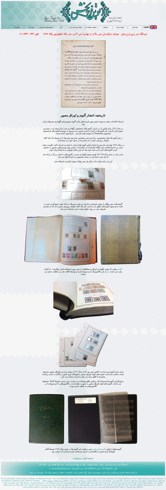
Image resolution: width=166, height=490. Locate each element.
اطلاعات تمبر (158, 483)
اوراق (106, 271)
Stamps (48, 479)
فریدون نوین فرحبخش (119, 483)
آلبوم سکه (132, 485)
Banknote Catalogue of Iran (15, 481)
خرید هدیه (56, 487)
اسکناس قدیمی (92, 481)
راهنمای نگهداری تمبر (145, 483)
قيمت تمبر (102, 483)
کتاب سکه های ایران (121, 485)
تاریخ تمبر (126, 481)
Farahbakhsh (41, 479)
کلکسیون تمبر (117, 481)
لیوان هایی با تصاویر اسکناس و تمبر (35, 487)
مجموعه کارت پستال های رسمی (101, 485)
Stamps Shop (74, 479)
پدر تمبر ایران (92, 487)
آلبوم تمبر (94, 483)
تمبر (109, 483)
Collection (56, 479)
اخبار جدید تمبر (29, 485)
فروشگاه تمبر (51, 483)
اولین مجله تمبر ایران (15, 485)
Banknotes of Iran (129, 479)
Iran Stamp (119, 479)
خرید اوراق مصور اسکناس (146, 485)
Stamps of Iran (97, 479)
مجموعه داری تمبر (104, 481)
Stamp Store (64, 479)
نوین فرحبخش (77, 487)
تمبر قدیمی (82, 481)
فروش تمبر (68, 483)
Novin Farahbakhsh (8, 479)
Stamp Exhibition (22, 479)
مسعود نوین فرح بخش (139, 481)
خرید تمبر (59, 483)
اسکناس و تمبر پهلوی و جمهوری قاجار (55, 481)
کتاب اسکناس (85, 483)
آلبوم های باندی (98, 449)
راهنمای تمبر (132, 483)
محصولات (77, 458)
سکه (50, 487)
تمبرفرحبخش (152, 481)
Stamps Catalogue (143, 479)
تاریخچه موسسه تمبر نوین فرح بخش (49, 485)
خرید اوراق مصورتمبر (37, 483)
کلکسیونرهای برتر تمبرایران (79, 485)
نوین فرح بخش (66, 487)
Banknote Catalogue (32, 481)
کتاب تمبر (76, 483)
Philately (82, 479)
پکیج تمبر (65, 485)
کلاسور (119, 269)
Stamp (89, 479)
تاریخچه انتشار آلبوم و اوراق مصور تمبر (111, 487)
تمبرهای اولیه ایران (22, 483)
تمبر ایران (73, 481)
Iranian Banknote (108, 479)
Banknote (32, 479)
